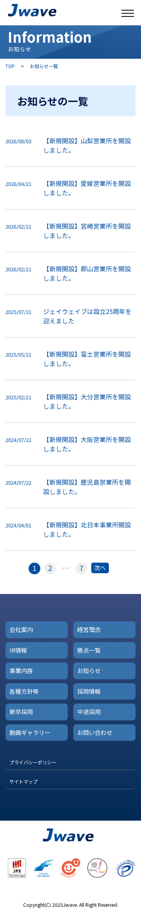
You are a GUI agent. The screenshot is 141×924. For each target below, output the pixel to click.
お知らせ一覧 (44, 66)
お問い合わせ (94, 732)
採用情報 (89, 691)
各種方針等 (24, 691)
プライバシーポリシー (32, 762)
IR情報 (18, 650)
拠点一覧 (89, 650)
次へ (100, 567)
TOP (10, 66)
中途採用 (89, 711)
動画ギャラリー (30, 732)
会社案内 (21, 629)
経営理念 (89, 629)
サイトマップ (23, 781)
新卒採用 (21, 711)
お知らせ (89, 670)
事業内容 (21, 670)
